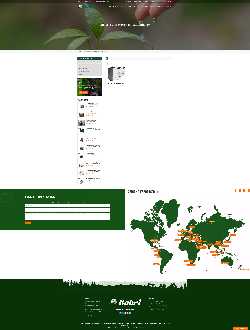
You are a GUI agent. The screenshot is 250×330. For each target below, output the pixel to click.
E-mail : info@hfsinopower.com (102, 1)
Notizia (135, 1)
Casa (109, 6)
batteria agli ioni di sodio (91, 316)
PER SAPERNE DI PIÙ (90, 107)
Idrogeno (115, 6)
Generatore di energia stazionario (116, 83)
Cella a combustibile (133, 6)
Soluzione (160, 6)
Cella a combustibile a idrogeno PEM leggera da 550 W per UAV (92, 137)
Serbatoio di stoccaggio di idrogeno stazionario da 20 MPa (93, 162)
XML (160, 323)
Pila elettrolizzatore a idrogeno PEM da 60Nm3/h (93, 129)
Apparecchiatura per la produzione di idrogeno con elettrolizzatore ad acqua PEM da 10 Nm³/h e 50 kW (92, 154)
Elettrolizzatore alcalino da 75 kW (92, 302)
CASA (82, 323)
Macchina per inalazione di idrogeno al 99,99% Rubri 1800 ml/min (93, 171)
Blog (140, 1)
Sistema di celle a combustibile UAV (93, 312)
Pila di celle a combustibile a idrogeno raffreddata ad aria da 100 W (93, 146)
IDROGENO (87, 323)
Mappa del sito (153, 323)
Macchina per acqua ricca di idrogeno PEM (93, 179)
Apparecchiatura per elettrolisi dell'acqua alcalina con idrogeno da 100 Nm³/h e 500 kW (92, 121)
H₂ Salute (123, 6)
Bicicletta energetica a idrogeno (93, 309)
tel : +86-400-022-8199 (85, 1)
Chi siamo (128, 1)
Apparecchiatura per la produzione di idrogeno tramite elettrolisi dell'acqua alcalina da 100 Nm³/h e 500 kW (93, 104)
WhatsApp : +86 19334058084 (159, 306)
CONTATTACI (83, 92)
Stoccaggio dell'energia (148, 6)
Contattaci (168, 6)
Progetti (146, 1)
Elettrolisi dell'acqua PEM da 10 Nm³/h (93, 306)
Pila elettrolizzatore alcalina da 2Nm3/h (91, 112)
